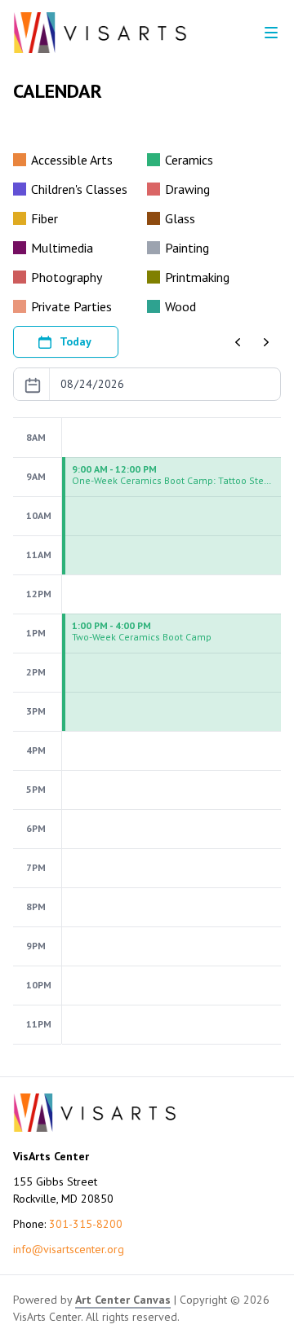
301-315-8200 (85, 1224)
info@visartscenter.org (68, 1249)
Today (75, 341)
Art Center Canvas (123, 1299)
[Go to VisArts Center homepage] (100, 32)
